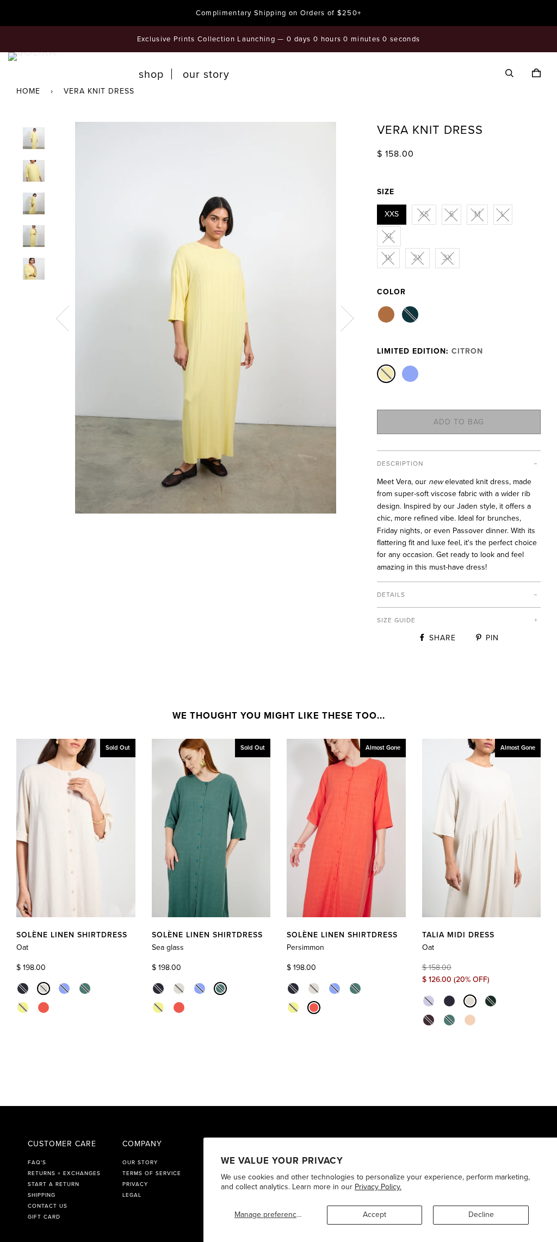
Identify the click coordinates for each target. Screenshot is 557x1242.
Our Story (206, 74)
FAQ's (37, 1162)
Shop (151, 74)
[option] (205, 318)
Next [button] (341, 317)
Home (28, 91)
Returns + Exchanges (64, 1173)
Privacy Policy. (378, 1186)
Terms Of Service (151, 1173)
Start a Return (53, 1184)
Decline (481, 1214)
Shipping (41, 1195)
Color (391, 291)
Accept (374, 1214)
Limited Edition (430, 351)
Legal (131, 1195)
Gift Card (44, 1217)
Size (385, 191)
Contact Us (47, 1206)
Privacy (135, 1184)
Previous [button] (69, 317)
